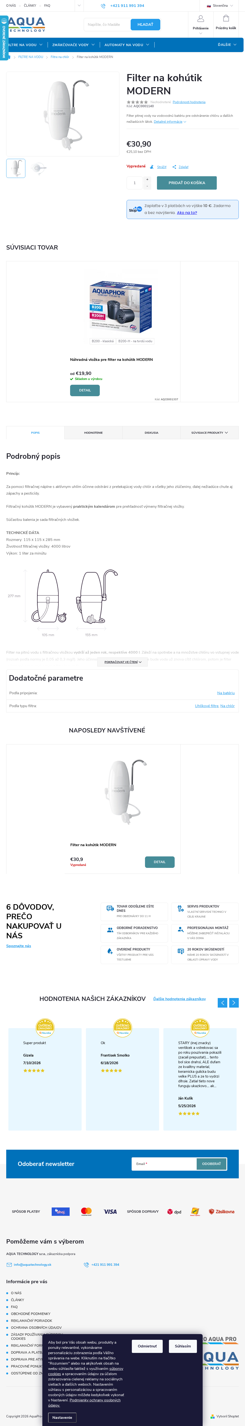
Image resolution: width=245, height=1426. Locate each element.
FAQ (47, 6)
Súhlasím (183, 1346)
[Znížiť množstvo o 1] (147, 186)
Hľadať (145, 24)
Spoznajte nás (18, 946)
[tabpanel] (122, 331)
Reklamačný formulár (32, 1345)
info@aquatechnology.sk (32, 1264)
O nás (11, 6)
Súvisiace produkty (207, 433)
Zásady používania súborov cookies (37, 1336)
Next (234, 1003)
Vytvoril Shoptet (228, 1416)
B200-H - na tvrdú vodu (135, 341)
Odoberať (211, 1164)
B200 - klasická (103, 341)
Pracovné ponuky (27, 1366)
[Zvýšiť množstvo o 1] (147, 179)
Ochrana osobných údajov (36, 1327)
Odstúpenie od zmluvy (31, 1373)
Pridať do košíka (187, 183)
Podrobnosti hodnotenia (189, 102)
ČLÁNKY (30, 6)
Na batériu (226, 693)
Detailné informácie (168, 121)
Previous (222, 1003)
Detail (85, 390)
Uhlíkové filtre (206, 706)
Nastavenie (62, 1417)
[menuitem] (24, 45)
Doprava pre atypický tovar (37, 1359)
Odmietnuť (147, 1346)
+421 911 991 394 (105, 1264)
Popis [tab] (35, 433)
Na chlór (227, 706)
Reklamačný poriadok (31, 1321)
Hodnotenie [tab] (93, 433)
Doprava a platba (27, 1352)
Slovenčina (220, 6)
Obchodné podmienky (30, 1314)
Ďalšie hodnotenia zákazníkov (179, 999)
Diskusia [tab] (151, 433)
